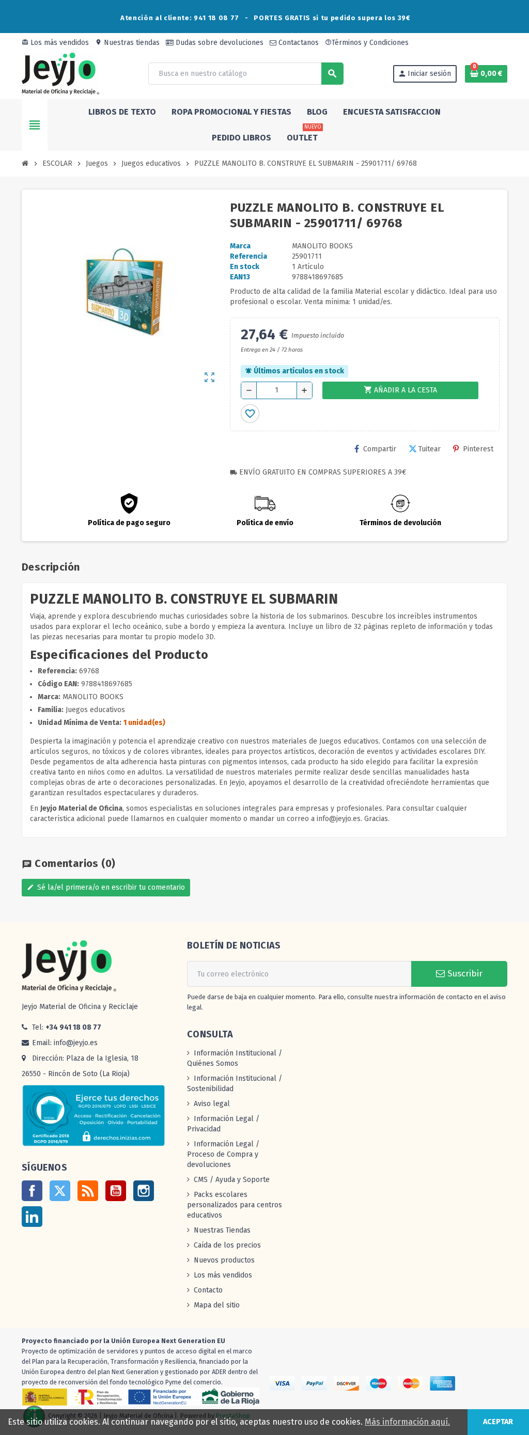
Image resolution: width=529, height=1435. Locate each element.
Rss (87, 1190)
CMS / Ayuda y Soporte (232, 1179)
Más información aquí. (407, 1422)
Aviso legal (212, 1103)
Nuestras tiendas (127, 42)
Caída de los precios (227, 1245)
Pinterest (478, 449)
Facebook (32, 1190)
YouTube (115, 1190)
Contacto (208, 1290)
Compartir (379, 449)
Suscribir (464, 973)
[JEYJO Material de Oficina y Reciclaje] (60, 73)
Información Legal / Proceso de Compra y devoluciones (223, 1154)
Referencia (248, 256)
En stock (244, 266)
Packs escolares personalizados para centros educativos (234, 1205)
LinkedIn (32, 1216)
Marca (240, 246)
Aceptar (498, 1421)
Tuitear (429, 449)
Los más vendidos (55, 42)
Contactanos (297, 42)
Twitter (60, 1190)
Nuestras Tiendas (222, 1230)
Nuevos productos (224, 1260)
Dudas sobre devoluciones (218, 42)
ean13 (240, 277)
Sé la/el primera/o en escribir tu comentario (106, 887)
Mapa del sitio (217, 1305)
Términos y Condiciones (367, 42)
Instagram (143, 1190)
